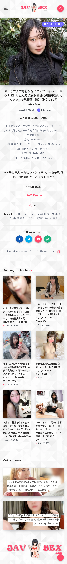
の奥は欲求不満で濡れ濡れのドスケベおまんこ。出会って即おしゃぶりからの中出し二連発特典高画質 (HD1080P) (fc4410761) (16, 315)
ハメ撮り (41, 214)
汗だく (31, 218)
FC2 (36, 206)
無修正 (40, 218)
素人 (55, 218)
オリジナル (21, 214)
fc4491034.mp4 (33, 195)
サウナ (32, 214)
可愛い (23, 218)
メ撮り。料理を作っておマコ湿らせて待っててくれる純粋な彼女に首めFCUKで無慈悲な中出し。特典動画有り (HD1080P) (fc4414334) (17, 429)
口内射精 (14, 218)
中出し (59, 214)
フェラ (50, 214)
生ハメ (48, 218)
